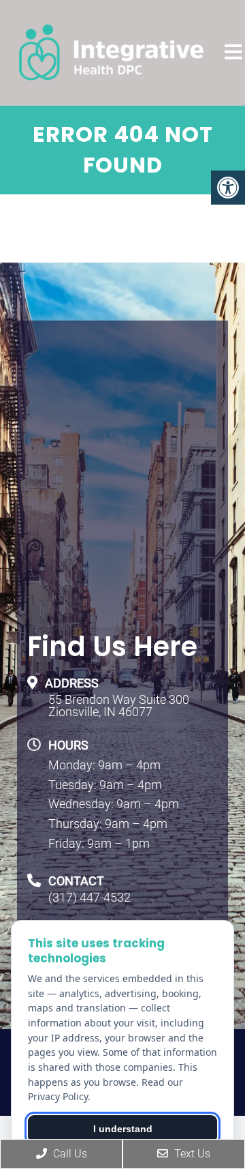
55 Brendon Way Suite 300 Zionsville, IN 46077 (118, 706)
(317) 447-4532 (89, 897)
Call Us (68, 1153)
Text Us (191, 1153)
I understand (122, 1128)
